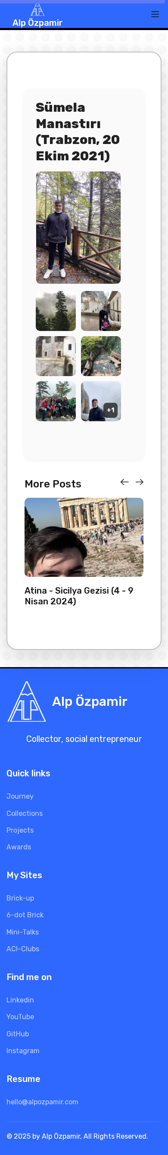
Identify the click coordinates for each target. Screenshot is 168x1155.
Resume (23, 1079)
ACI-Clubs (22, 949)
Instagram (23, 1051)
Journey (20, 796)
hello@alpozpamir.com (42, 1102)
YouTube (20, 1017)
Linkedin (20, 1000)
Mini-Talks (22, 932)
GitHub (17, 1034)
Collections (24, 813)
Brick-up (20, 898)
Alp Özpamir (37, 23)
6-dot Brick (25, 915)
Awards (18, 847)
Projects (20, 830)
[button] (124, 482)
